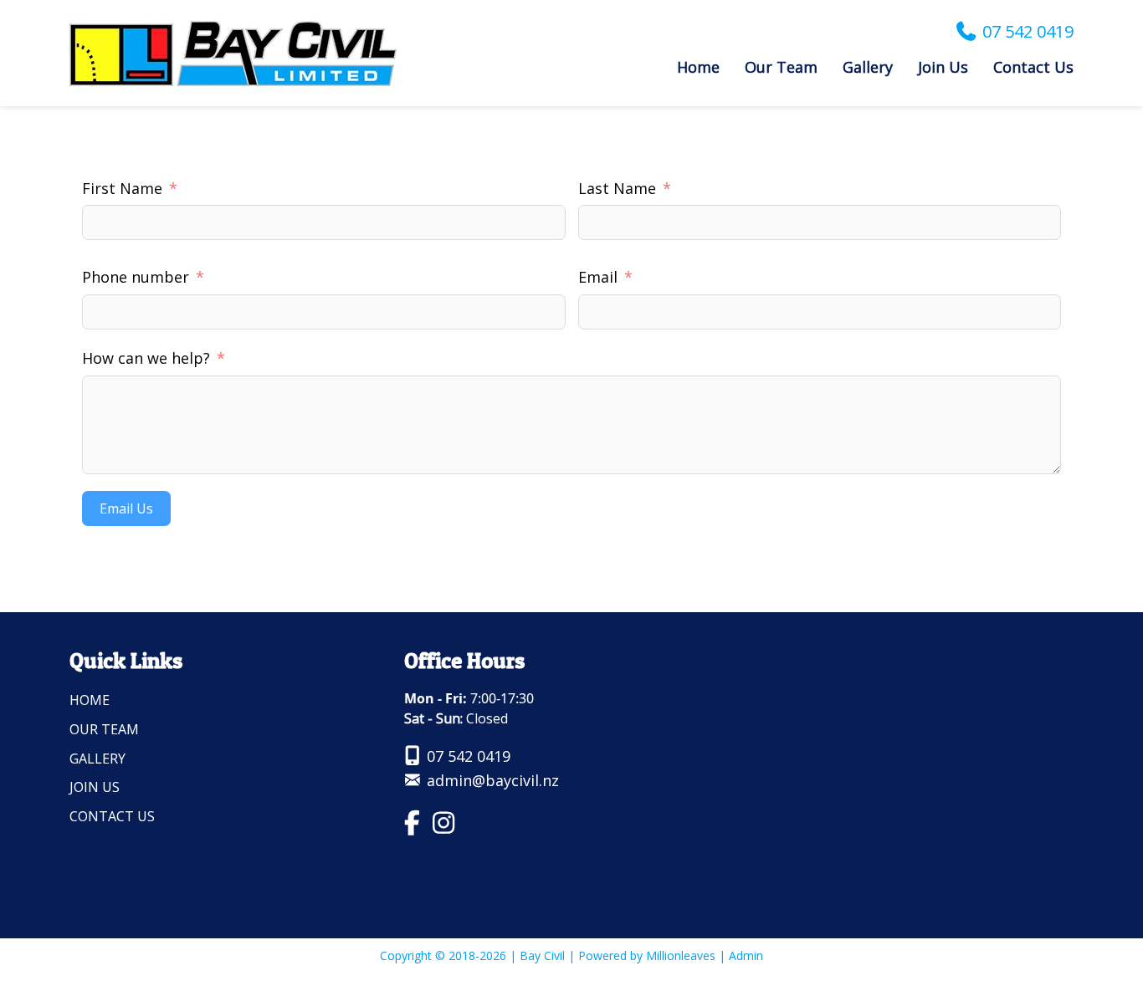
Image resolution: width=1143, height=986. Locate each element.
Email (598, 277)
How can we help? (146, 358)
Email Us (126, 508)
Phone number (135, 277)
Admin (746, 955)
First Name (122, 188)
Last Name (617, 188)
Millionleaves (680, 955)
